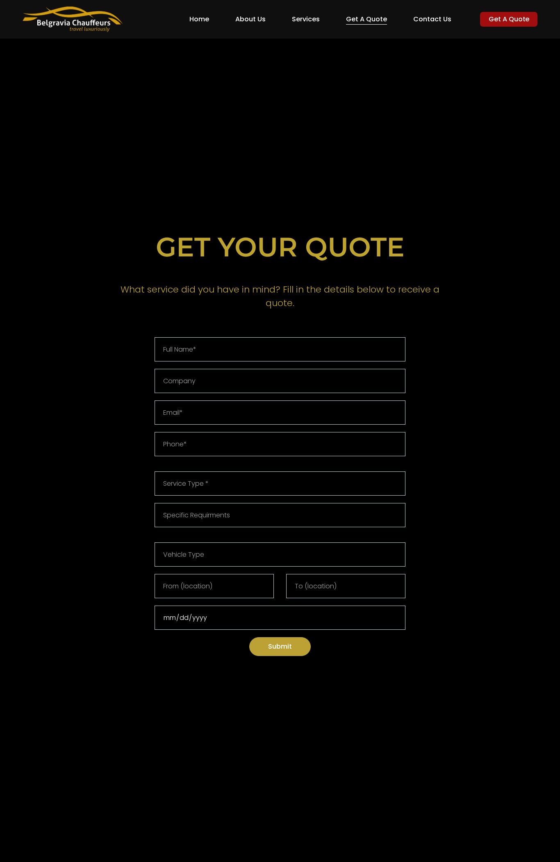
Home (199, 19)
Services (306, 19)
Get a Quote (366, 19)
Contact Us (432, 19)
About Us (250, 19)
